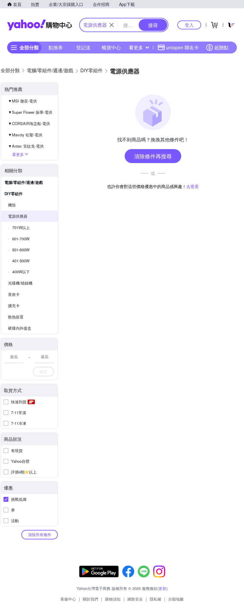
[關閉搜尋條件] (111, 25)
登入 (189, 25)
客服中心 (68, 599)
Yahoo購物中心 (39, 25)
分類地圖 (176, 599)
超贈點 (221, 47)
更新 (162, 588)
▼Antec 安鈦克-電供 (26, 146)
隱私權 (155, 599)
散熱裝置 (16, 317)
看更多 (136, 47)
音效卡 (14, 294)
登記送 (83, 47)
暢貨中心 (111, 47)
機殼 (12, 205)
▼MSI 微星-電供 (22, 101)
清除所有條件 (39, 534)
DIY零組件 (13, 193)
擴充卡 (14, 305)
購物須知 (113, 599)
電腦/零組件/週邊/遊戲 (23, 182)
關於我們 (90, 599)
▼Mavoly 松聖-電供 (25, 135)
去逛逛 (192, 186)
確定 (43, 371)
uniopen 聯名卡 (182, 47)
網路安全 (135, 599)
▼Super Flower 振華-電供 (30, 112)
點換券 (56, 47)
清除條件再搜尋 (153, 156)
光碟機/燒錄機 (20, 283)
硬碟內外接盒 (19, 328)
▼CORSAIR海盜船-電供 (29, 123)
